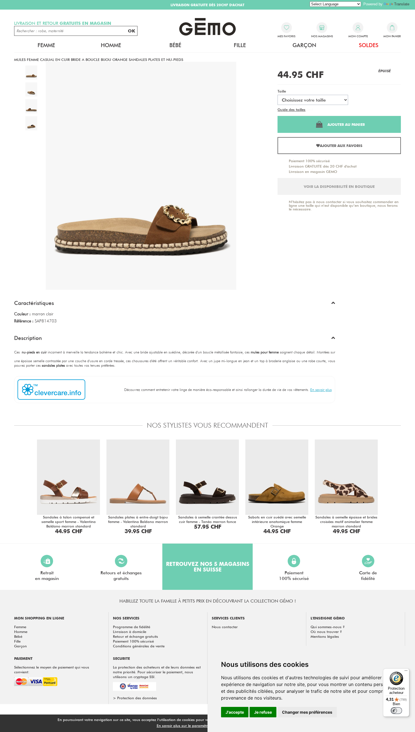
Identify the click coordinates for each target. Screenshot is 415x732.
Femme (20, 627)
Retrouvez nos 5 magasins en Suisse (207, 567)
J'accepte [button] (235, 712)
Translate (401, 4)
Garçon (20, 646)
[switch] (396, 710)
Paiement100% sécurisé (294, 575)
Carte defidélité (368, 575)
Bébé (18, 636)
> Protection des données (135, 698)
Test (310, 109)
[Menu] (406, 672)
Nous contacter (225, 627)
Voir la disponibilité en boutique (339, 186)
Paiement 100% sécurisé (309, 161)
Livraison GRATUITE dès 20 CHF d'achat (323, 166)
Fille (17, 641)
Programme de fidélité (131, 627)
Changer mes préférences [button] (307, 712)
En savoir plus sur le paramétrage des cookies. (196, 725)
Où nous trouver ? (326, 631)
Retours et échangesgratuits (121, 575)
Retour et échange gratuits (135, 636)
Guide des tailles (291, 109)
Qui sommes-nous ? (328, 627)
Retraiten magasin (47, 575)
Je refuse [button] (263, 712)
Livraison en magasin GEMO (313, 171)
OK (131, 31)
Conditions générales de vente (139, 646)
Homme (20, 631)
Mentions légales (325, 636)
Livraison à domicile (129, 631)
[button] (174, 304)
